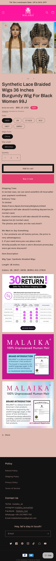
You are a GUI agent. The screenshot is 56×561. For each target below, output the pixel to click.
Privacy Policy (11, 482)
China (7, 136)
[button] (3, 12)
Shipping (5, 111)
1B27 (7, 126)
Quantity (5, 153)
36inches (9, 147)
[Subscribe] (48, 534)
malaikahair (24, 560)
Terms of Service (12, 488)
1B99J (19, 126)
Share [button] (7, 435)
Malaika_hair (22, 511)
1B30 (7, 120)
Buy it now (28, 179)
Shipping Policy (12, 476)
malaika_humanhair (24, 507)
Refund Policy (11, 471)
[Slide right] (34, 78)
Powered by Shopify (34, 560)
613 (40, 120)
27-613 (28, 120)
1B (17, 120)
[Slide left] (22, 78)
